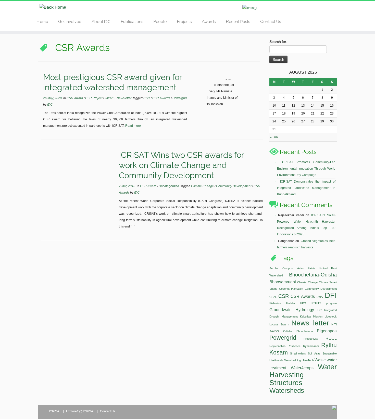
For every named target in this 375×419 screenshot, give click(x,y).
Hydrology (304, 309)
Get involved (69, 21)
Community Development (234, 186)
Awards (209, 21)
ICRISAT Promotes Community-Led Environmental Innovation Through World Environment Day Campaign (306, 168)
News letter (310, 323)
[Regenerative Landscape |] (53, 7)
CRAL (273, 296)
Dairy (320, 296)
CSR (147, 98)
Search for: (278, 42)
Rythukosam (311, 346)
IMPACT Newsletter (118, 98)
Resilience (294, 346)
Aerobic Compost (281, 268)
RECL (331, 338)
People (160, 21)
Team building (292, 360)
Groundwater (281, 309)
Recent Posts (238, 21)
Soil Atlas (314, 353)
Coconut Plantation (291, 288)
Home (42, 21)
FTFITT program (324, 303)
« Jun (274, 137)
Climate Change (203, 186)
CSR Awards (161, 98)
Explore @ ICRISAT (80, 411)
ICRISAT (55, 411)
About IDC (101, 21)
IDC (50, 104)
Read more (133, 126)
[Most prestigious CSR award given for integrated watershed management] (228, 101)
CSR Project (94, 98)
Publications (132, 21)
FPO (303, 303)
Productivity (311, 338)
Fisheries (275, 303)
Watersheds (286, 390)
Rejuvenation (277, 346)
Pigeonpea (327, 330)
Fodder (290, 303)
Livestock (331, 316)
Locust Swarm (279, 324)
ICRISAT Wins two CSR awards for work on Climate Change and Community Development (181, 165)
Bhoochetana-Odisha (313, 274)
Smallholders (298, 353)
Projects (184, 21)
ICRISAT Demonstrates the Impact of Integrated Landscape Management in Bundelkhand (306, 188)
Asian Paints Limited (312, 268)
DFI (331, 295)
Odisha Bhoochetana (297, 331)
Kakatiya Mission (311, 316)
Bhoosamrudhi (282, 282)
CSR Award (75, 98)
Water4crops (302, 367)
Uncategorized (169, 186)
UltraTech (308, 360)
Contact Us (270, 21)
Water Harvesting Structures (303, 375)
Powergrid (179, 98)
